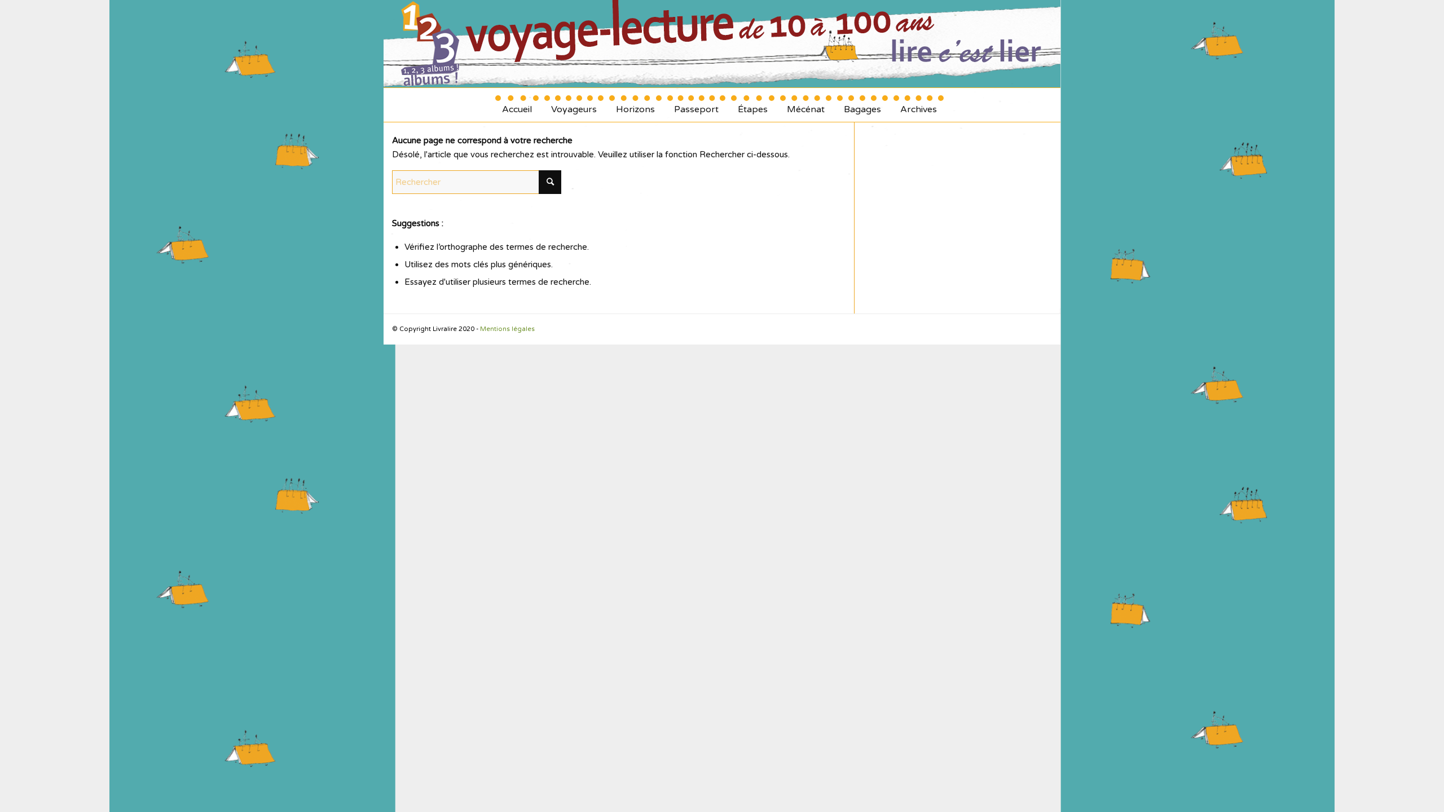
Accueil (517, 105)
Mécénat (806, 105)
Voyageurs (574, 105)
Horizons (635, 105)
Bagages (862, 105)
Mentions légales (507, 329)
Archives (918, 105)
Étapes (753, 105)
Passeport (696, 105)
